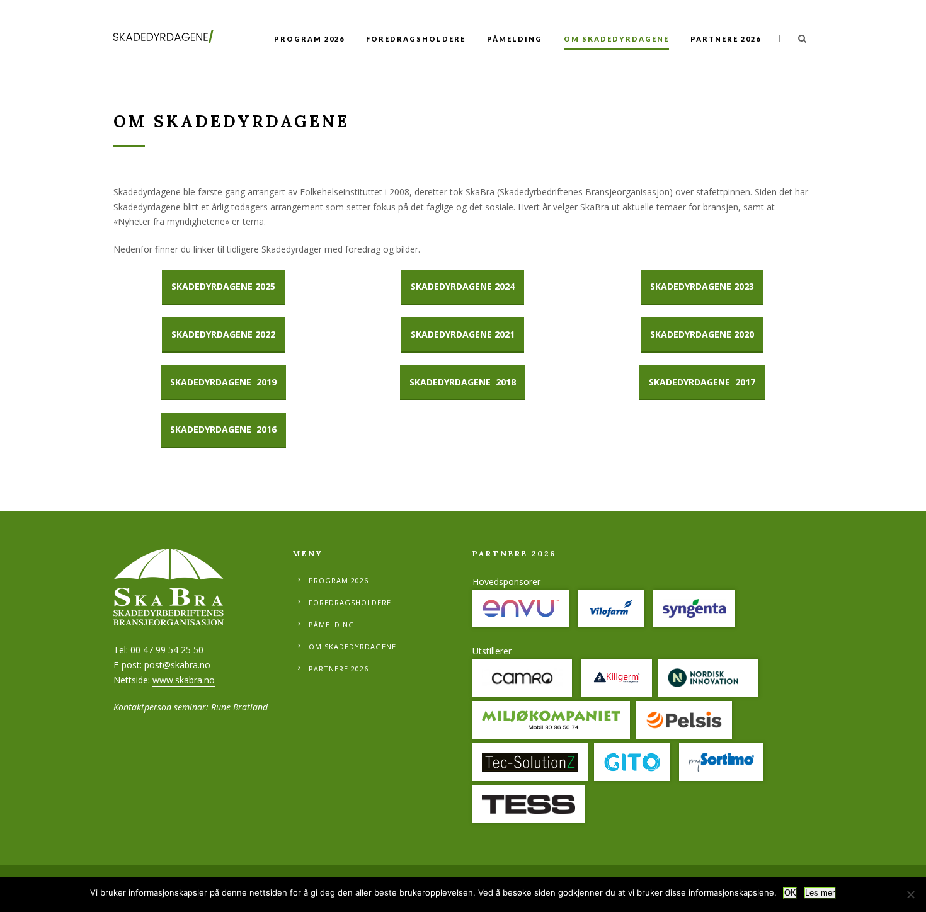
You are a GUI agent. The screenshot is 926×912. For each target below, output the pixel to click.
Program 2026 (309, 39)
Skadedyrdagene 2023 (702, 286)
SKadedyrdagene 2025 (223, 286)
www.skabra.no (183, 680)
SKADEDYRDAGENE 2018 (462, 382)
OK (790, 893)
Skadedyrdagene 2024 (463, 286)
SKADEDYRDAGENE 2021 (463, 334)
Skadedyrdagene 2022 (223, 334)
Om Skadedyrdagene (616, 39)
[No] (910, 894)
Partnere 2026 (725, 39)
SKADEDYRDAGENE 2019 (223, 382)
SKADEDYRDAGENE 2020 (702, 334)
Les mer (820, 893)
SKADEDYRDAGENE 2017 (702, 382)
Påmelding (514, 39)
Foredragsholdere (416, 39)
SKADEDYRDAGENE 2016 (223, 429)
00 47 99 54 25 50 (166, 650)
